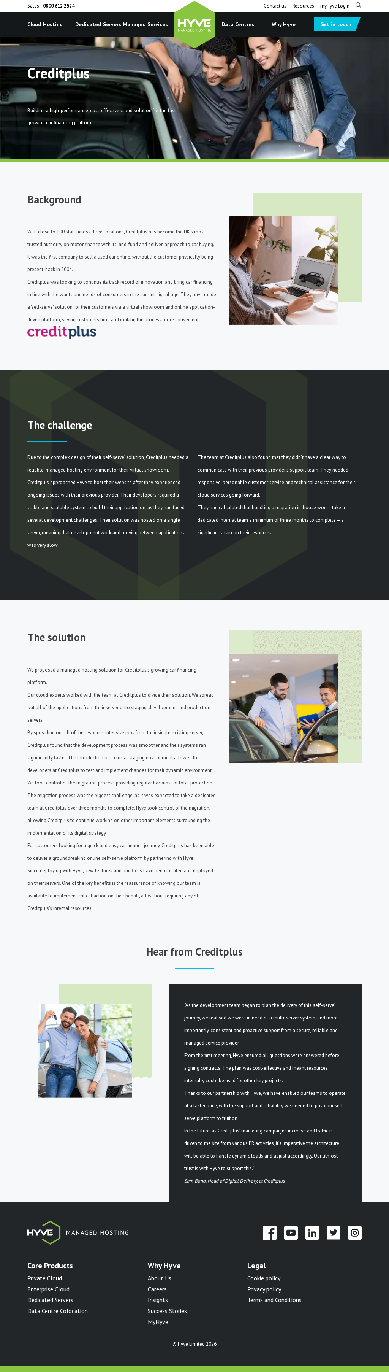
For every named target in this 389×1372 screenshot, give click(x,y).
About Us (159, 1278)
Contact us (275, 6)
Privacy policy (264, 1289)
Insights (158, 1300)
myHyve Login (334, 6)
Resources (303, 6)
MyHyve (158, 1322)
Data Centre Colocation (57, 1311)
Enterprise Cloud (48, 1289)
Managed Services (145, 24)
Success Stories (167, 1311)
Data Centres (237, 24)
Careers (157, 1289)
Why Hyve (284, 24)
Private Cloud (44, 1278)
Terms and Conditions (274, 1300)
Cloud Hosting (45, 24)
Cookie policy (263, 1278)
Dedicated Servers (98, 24)
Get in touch (336, 24)
